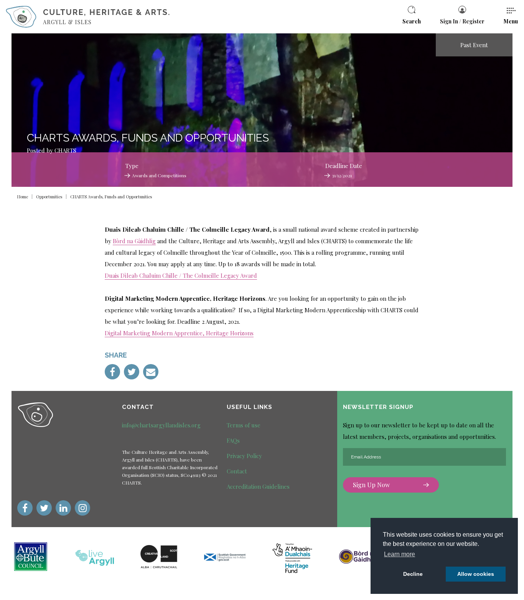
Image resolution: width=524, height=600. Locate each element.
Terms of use (243, 425)
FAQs (233, 440)
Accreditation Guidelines (258, 486)
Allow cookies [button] (475, 574)
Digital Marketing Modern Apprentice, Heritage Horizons (179, 333)
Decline (413, 574)
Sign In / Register (462, 21)
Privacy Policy (244, 456)
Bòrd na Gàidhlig (134, 241)
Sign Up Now (371, 485)
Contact (237, 471)
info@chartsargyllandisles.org (161, 425)
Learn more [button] (399, 554)
